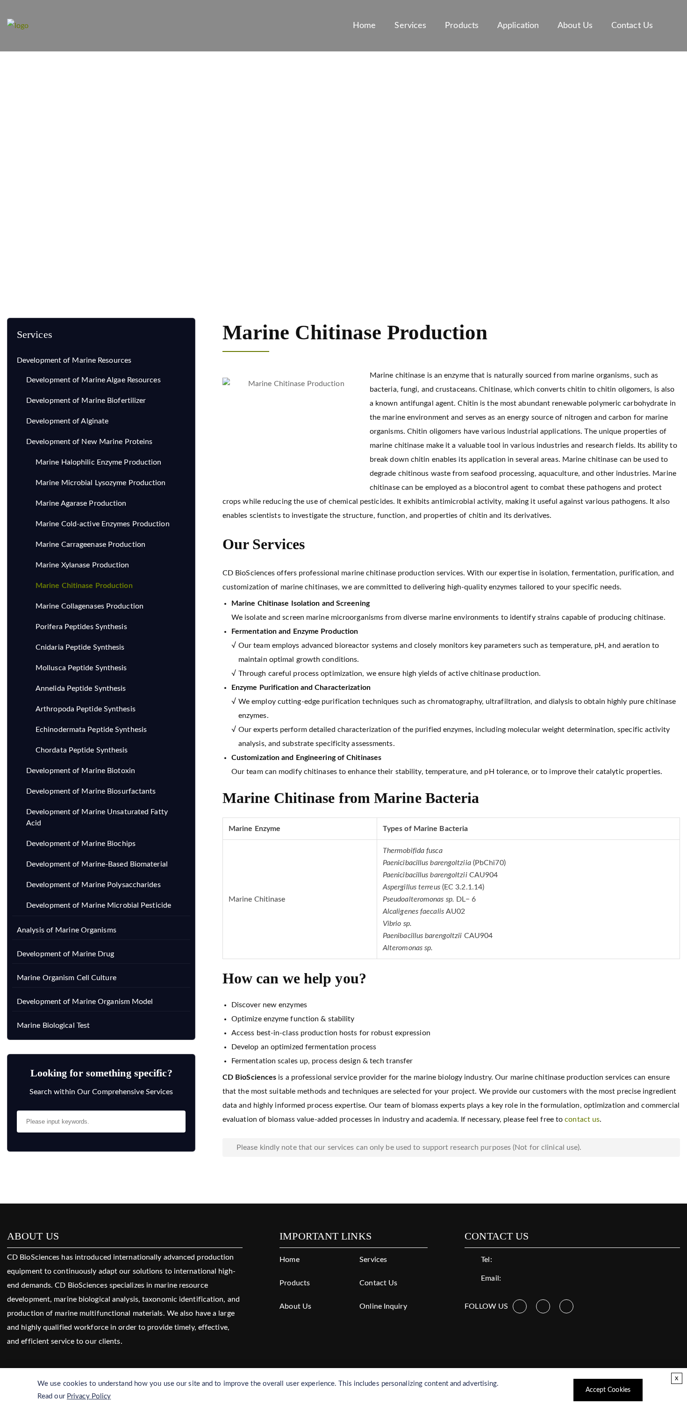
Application (518, 25)
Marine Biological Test (53, 1025)
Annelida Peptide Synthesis (81, 688)
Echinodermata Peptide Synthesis (91, 729)
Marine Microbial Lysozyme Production (101, 483)
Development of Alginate (67, 421)
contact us (582, 1119)
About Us (575, 25)
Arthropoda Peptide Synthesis (86, 709)
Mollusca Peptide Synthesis (81, 668)
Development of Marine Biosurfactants (91, 791)
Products (462, 25)
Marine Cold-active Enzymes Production (103, 524)
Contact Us (632, 25)
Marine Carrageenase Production (90, 544)
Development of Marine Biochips (81, 843)
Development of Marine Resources (144, 246)
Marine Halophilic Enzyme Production (99, 462)
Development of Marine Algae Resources (93, 380)
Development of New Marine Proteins (277, 246)
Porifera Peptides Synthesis (81, 627)
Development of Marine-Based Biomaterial (97, 864)
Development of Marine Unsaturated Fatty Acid (97, 817)
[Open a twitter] (543, 1306)
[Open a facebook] (520, 1306)
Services (410, 25)
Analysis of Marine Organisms (66, 930)
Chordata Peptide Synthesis (82, 750)
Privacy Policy (89, 1396)
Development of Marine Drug (65, 954)
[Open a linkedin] (566, 1306)
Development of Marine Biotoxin (80, 770)
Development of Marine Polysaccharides (93, 885)
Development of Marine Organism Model (85, 1001)
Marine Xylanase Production (82, 565)
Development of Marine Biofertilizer (86, 400)
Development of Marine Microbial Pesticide (98, 905)
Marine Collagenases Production (89, 606)
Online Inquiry (383, 1306)
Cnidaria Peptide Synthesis (80, 647)
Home (364, 25)
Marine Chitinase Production (84, 585)
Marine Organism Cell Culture (66, 978)
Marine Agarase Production (81, 503)
